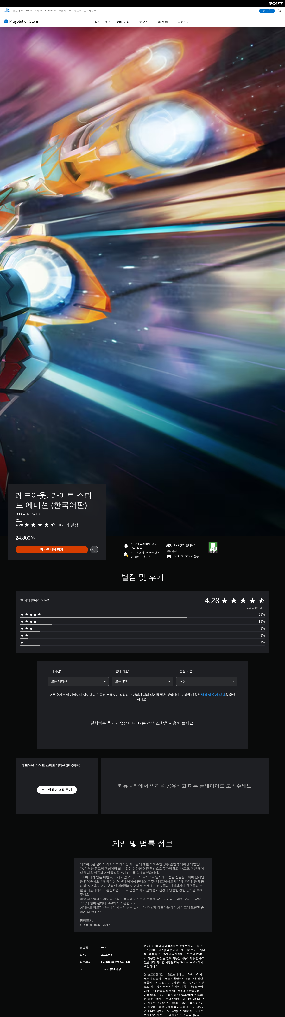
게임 (37, 10)
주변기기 (63, 10)
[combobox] (78, 681)
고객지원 (88, 10)
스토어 (16, 10)
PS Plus (49, 10)
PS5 (28, 10)
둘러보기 (183, 22)
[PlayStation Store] (22, 21)
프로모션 (142, 22)
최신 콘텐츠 (102, 22)
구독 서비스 (163, 22)
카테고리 (123, 22)
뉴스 (76, 10)
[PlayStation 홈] (7, 11)
